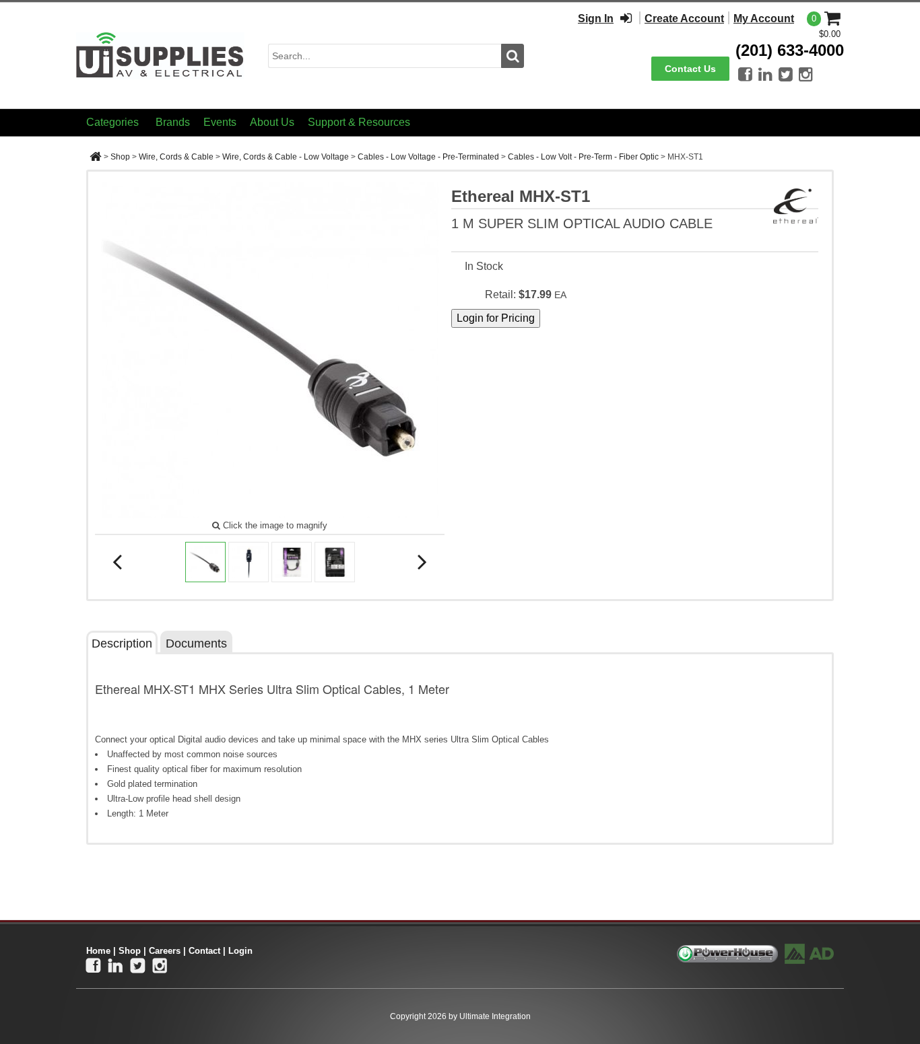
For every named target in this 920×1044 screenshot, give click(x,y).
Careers (164, 951)
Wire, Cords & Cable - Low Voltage (285, 157)
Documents (196, 643)
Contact (204, 951)
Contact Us (690, 68)
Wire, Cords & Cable (176, 157)
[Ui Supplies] (160, 55)
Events (219, 122)
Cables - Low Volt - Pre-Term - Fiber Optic (583, 157)
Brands (173, 122)
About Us (272, 122)
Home (98, 951)
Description (122, 643)
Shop (120, 157)
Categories (112, 122)
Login (240, 951)
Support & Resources (359, 122)
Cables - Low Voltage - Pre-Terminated (428, 157)
